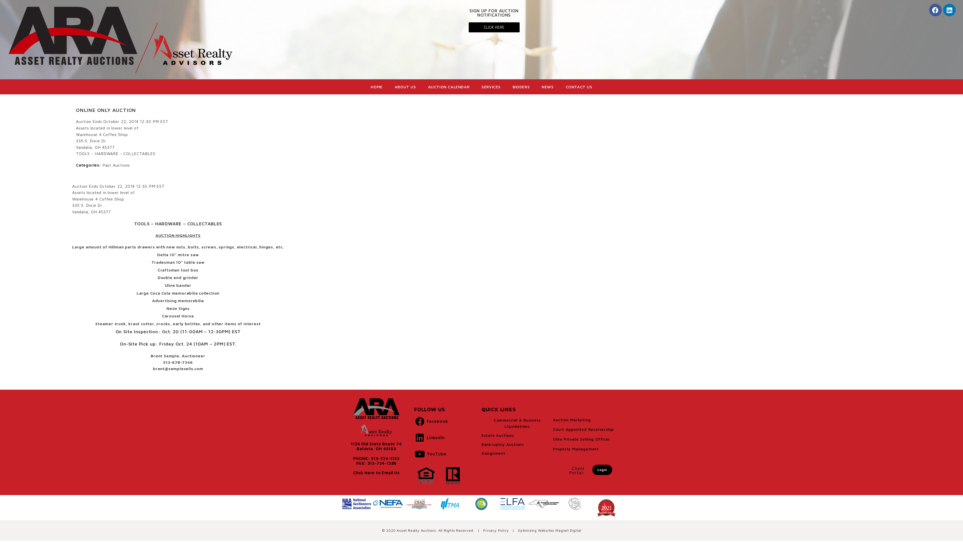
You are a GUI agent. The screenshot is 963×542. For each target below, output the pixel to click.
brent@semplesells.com (178, 368)
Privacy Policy (496, 530)
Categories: (88, 165)
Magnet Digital (568, 530)
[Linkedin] (949, 10)
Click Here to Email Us (376, 472)
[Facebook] (935, 10)
